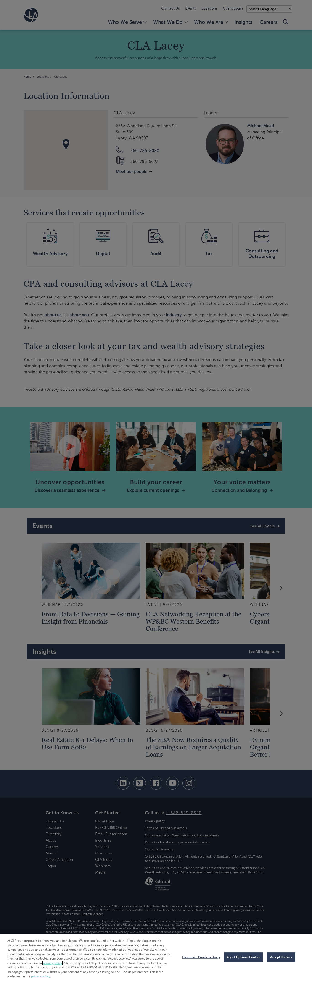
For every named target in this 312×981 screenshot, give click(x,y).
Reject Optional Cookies (243, 957)
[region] (156, 957)
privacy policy (52, 963)
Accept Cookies (281, 957)
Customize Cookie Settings (201, 957)
